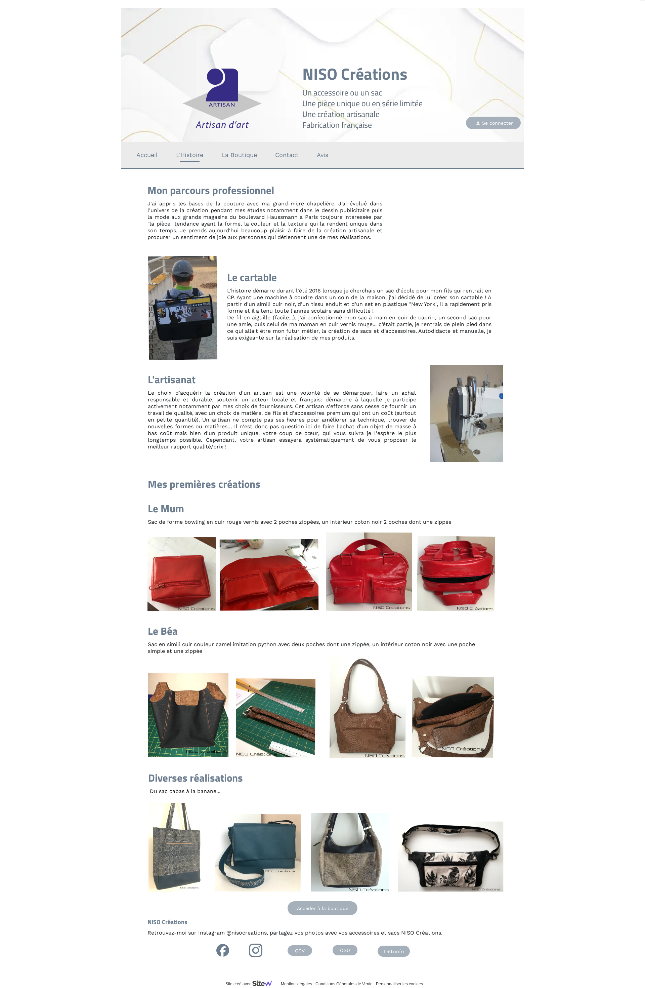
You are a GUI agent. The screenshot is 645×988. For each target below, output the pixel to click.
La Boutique (239, 154)
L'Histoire (189, 154)
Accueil (147, 154)
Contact (287, 154)
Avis (322, 154)
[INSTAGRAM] (255, 950)
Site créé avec (238, 984)
